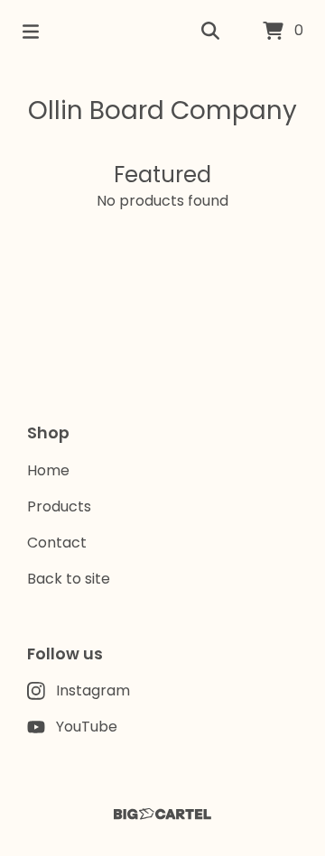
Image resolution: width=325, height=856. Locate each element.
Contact (57, 542)
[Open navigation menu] (30, 31)
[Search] (210, 31)
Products (59, 506)
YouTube (86, 726)
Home (48, 470)
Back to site (68, 578)
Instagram (93, 690)
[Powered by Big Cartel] (162, 814)
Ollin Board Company (162, 110)
